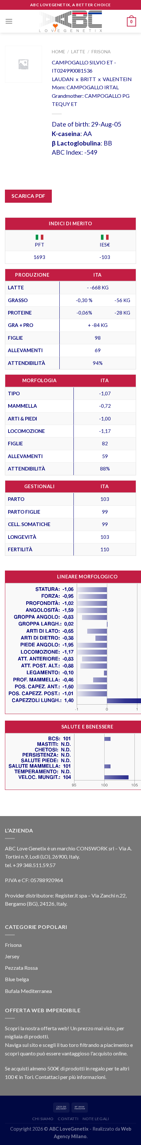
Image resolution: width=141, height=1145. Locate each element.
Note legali (96, 1118)
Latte (78, 51)
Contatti (68, 1118)
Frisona (101, 51)
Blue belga (17, 979)
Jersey (12, 956)
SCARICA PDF (28, 196)
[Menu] (9, 21)
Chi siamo (43, 1118)
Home (58, 51)
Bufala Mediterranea (28, 991)
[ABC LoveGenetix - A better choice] (70, 21)
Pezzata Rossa (21, 968)
